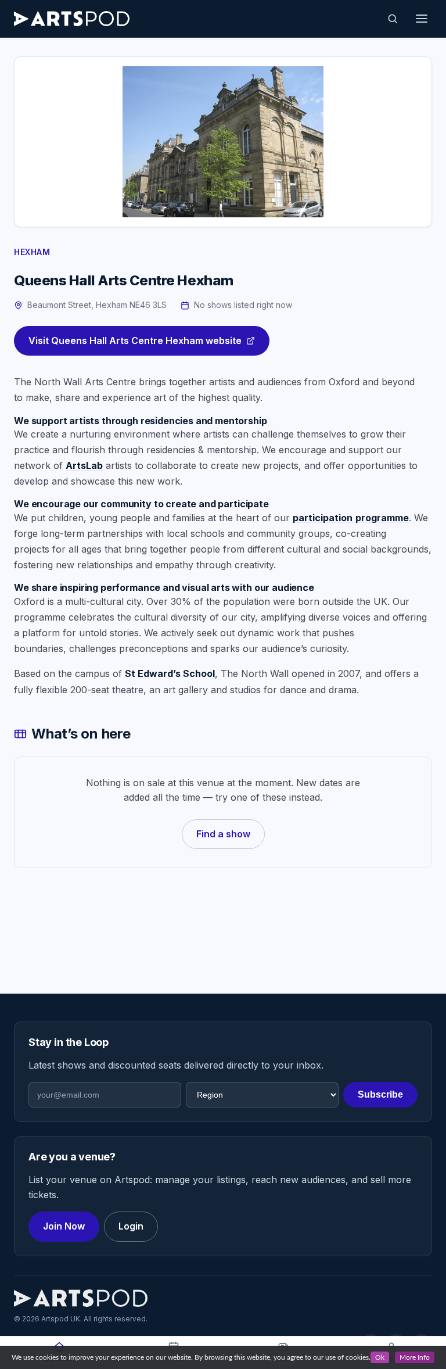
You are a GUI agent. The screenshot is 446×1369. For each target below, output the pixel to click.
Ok (379, 1357)
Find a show (223, 834)
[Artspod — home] (72, 18)
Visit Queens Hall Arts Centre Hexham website (135, 340)
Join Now (64, 1226)
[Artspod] (81, 1298)
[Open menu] (421, 18)
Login (130, 1226)
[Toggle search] (392, 18)
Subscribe (380, 1094)
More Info (415, 1357)
